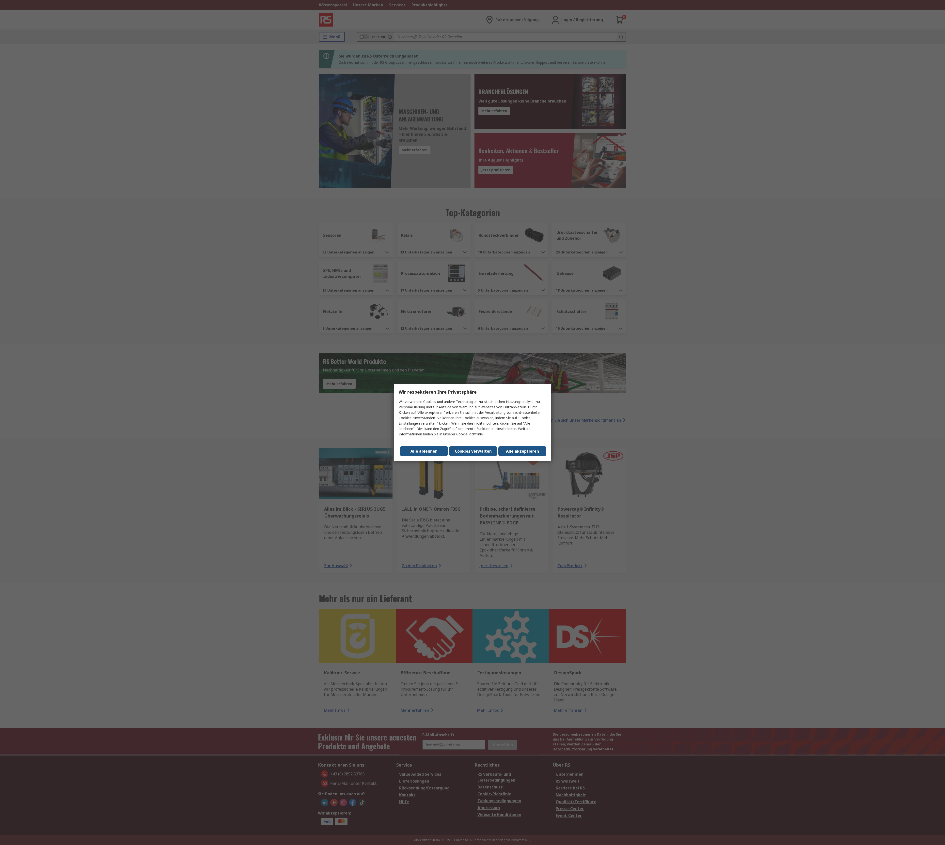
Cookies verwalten (473, 451)
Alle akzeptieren (522, 451)
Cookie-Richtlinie (469, 434)
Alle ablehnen (424, 451)
